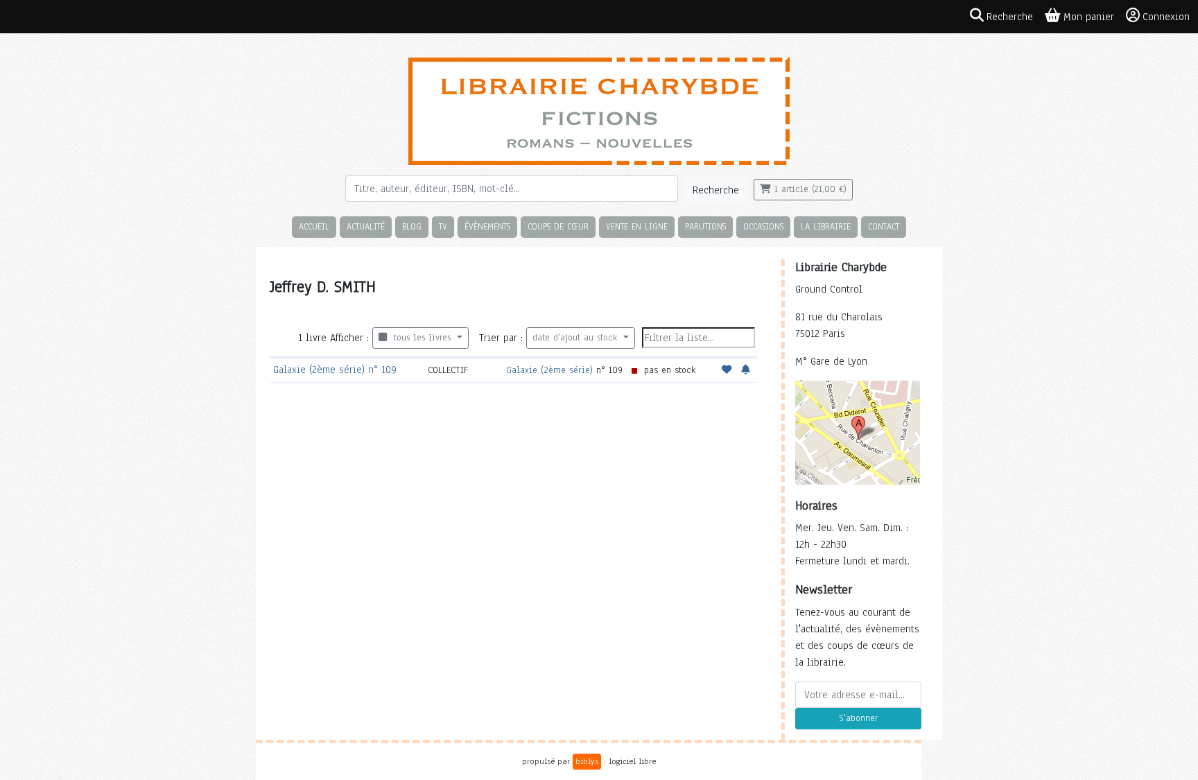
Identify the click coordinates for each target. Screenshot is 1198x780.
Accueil (314, 226)
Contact (883, 226)
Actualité (366, 226)
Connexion (1166, 17)
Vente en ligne (637, 226)
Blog (412, 226)
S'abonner (858, 718)
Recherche (716, 190)
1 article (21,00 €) (809, 189)
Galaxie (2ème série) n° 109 (335, 369)
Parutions (705, 226)
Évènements (487, 226)
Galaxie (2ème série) (549, 369)
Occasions (763, 226)
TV (443, 226)
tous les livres (420, 337)
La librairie (826, 226)
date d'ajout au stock (576, 337)
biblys (586, 761)
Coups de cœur (558, 226)
